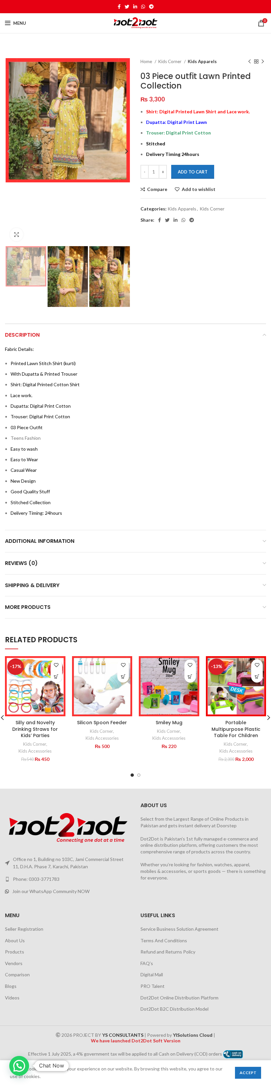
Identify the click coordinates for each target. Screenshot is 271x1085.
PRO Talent (152, 986)
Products (14, 951)
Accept (248, 1072)
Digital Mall (151, 974)
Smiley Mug (169, 722)
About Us (15, 940)
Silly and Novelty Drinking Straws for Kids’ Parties (35, 729)
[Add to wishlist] (56, 665)
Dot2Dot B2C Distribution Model (174, 1009)
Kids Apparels (202, 61)
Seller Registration (24, 929)
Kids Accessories (35, 751)
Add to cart (193, 171)
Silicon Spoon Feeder (102, 722)
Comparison (17, 974)
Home (146, 61)
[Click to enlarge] (16, 234)
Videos (12, 997)
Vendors (13, 963)
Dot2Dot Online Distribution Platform (179, 997)
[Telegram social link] (151, 6)
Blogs (11, 986)
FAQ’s (146, 963)
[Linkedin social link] (135, 6)
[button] (56, 677)
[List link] (68, 879)
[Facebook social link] (119, 6)
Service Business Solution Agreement (179, 929)
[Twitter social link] (127, 6)
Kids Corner (170, 61)
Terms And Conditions (163, 940)
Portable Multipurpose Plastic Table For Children (236, 729)
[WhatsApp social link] (143, 6)
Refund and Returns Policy (167, 951)
